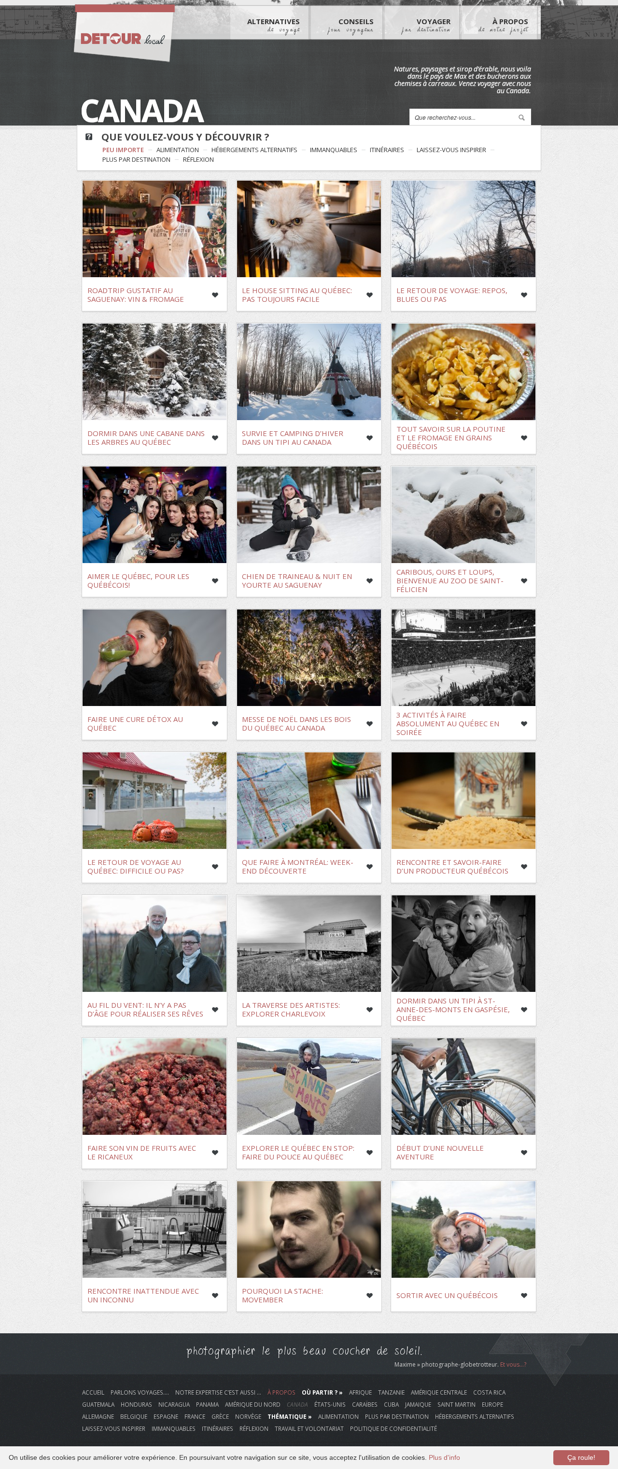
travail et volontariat (309, 1428)
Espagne (166, 1416)
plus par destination (136, 159)
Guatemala (98, 1404)
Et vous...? (513, 1364)
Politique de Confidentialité (393, 1428)
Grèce (220, 1416)
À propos (281, 1392)
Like (215, 295)
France (194, 1416)
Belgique (133, 1416)
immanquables (333, 149)
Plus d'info (444, 1457)
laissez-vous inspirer (451, 149)
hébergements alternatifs (254, 149)
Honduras (136, 1404)
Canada (297, 1404)
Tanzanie (391, 1392)
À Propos (503, 24)
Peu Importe (123, 149)
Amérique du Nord (253, 1404)
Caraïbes (365, 1404)
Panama (207, 1404)
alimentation (177, 149)
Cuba (391, 1404)
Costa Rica (489, 1392)
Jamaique (418, 1404)
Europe (492, 1404)
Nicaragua (174, 1404)
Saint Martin (456, 1404)
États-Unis (330, 1404)
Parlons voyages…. (140, 1392)
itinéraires (387, 149)
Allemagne (98, 1416)
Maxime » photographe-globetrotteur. (447, 1364)
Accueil (93, 1392)
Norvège (248, 1416)
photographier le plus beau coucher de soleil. (304, 1351)
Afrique (360, 1392)
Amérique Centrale (439, 1392)
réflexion (198, 159)
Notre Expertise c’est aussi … (218, 1392)
